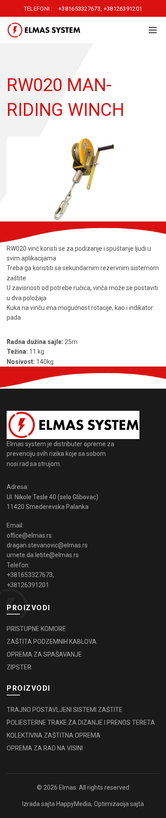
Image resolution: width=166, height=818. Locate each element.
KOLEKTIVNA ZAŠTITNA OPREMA (53, 735)
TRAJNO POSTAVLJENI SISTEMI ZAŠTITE (65, 709)
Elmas (67, 787)
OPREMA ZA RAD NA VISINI (45, 748)
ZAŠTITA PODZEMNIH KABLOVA (52, 641)
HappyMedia (73, 803)
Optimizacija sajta (119, 803)
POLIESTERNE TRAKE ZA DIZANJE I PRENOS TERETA (81, 722)
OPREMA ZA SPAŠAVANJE (44, 654)
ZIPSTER (19, 667)
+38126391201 (123, 8)
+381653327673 (79, 8)
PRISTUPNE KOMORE (36, 628)
